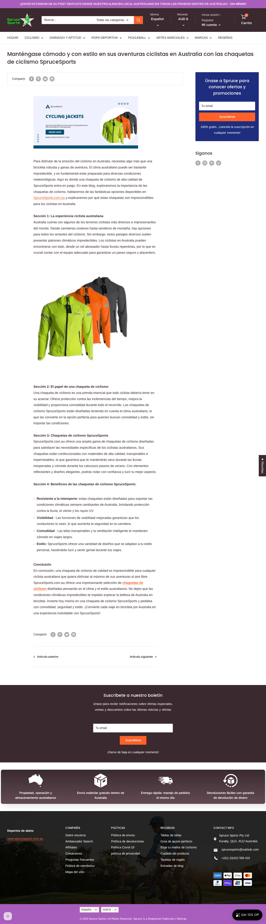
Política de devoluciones (127, 841)
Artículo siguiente (141, 656)
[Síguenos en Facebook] (197, 163)
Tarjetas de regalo (173, 859)
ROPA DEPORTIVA (105, 37)
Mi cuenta (210, 25)
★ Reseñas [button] (262, 465)
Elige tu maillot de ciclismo (179, 847)
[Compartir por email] (52, 79)
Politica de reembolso (79, 866)
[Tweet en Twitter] (45, 79)
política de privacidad (125, 853)
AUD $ (107, 909)
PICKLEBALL (137, 37)
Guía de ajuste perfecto (176, 841)
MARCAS (201, 37)
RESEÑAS (225, 37)
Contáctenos (73, 853)
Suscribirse (227, 117)
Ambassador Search (79, 841)
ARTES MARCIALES (170, 37)
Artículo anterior (47, 656)
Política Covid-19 (122, 847)
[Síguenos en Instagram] (204, 163)
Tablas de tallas (171, 835)
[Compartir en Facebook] (31, 79)
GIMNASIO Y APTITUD (65, 37)
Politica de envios (123, 835)
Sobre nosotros (75, 835)
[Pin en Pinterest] (38, 79)
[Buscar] (138, 20)
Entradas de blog (172, 866)
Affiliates (71, 847)
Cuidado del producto (175, 853)
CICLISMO (32, 37)
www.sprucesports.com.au (25, 838)
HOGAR (12, 37)
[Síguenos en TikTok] (218, 163)
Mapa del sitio (74, 872)
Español (86, 909)
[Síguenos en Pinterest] (211, 163)
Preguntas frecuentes (79, 859)
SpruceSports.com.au (49, 198)
